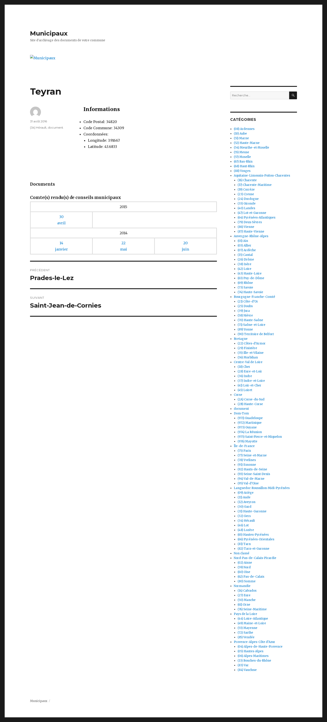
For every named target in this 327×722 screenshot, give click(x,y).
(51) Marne (241, 138)
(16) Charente (247, 180)
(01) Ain (243, 241)
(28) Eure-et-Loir (250, 371)
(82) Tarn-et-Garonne (253, 549)
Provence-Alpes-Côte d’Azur (254, 642)
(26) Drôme (246, 259)
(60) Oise (244, 572)
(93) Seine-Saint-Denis (254, 474)
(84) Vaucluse (247, 670)
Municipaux (49, 33)
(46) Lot (243, 525)
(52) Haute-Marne (247, 143)
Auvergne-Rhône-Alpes (251, 236)
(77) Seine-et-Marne (252, 455)
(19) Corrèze (246, 189)
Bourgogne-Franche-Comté (254, 297)
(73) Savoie (245, 287)
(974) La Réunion (250, 432)
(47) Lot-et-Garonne (252, 213)
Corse (238, 395)
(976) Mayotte (247, 441)
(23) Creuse (246, 194)
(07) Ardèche (247, 250)
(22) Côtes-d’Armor (252, 343)
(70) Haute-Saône (250, 320)
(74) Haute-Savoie (250, 292)
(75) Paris (244, 451)
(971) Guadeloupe (250, 418)
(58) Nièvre (245, 315)
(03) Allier (244, 245)
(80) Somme (247, 581)
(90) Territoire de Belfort (256, 334)
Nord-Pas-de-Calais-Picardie (255, 558)
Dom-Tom (241, 413)
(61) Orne (244, 605)
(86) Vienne (246, 227)
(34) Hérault (38, 127)
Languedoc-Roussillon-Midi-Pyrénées (262, 488)
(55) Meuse (241, 152)
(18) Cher (244, 367)
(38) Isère (244, 264)
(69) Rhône (245, 283)
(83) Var (243, 665)
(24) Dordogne (248, 199)
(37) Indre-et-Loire (251, 381)
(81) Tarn (244, 544)
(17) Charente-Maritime (255, 185)
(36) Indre (245, 376)
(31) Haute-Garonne (252, 511)
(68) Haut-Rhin (244, 166)
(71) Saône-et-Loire (251, 325)
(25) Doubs (245, 306)
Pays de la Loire (245, 614)
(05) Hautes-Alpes (250, 651)
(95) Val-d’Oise (248, 483)
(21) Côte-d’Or (248, 301)
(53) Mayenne (247, 628)
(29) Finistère (247, 348)
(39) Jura (244, 311)
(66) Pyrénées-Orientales (256, 539)
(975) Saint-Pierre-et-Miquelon (260, 437)
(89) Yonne (245, 329)
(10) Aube (240, 133)
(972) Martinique (250, 423)
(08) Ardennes (244, 129)
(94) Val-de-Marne (251, 479)
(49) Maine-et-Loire (252, 623)
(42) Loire (244, 269)
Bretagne (241, 339)
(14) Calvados (247, 591)
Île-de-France (244, 446)
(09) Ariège (246, 493)
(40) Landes (246, 208)
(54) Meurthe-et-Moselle (251, 147)
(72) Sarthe (245, 632)
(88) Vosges (242, 171)
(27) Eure (244, 595)
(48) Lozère (246, 530)
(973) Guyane (247, 427)
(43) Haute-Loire (250, 273)
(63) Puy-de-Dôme (251, 278)
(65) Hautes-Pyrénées (253, 535)
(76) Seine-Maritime (252, 609)
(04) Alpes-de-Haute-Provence (260, 646)
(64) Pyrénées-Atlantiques (256, 217)
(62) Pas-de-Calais (251, 577)
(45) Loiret (245, 390)
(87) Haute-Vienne (251, 231)
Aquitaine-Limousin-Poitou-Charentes (262, 175)
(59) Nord (244, 567)
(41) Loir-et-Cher (249, 385)
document (55, 127)
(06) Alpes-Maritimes (253, 656)
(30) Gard (244, 507)
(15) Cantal (245, 255)
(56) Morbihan (248, 357)
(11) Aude (244, 497)
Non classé (241, 553)
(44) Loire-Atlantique (253, 619)
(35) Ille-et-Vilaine (251, 353)
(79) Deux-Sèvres (250, 222)
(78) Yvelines (247, 460)
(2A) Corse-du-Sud (251, 399)
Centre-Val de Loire (248, 362)
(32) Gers (244, 516)
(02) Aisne (245, 563)
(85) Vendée (246, 637)
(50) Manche (247, 600)
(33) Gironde (247, 203)
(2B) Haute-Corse (250, 404)
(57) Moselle (242, 157)
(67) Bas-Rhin (243, 161)
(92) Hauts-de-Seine (252, 469)
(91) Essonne (247, 465)
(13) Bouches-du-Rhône (254, 660)
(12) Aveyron (246, 502)
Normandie (242, 586)
